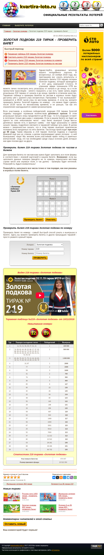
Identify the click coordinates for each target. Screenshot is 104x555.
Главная (6, 26)
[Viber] (71, 477)
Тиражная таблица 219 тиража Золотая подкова (30, 54)
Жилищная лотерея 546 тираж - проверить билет (66, 496)
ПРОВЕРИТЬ (40, 258)
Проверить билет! (33, 219)
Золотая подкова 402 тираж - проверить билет (29, 507)
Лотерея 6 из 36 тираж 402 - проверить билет (65, 507)
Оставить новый (15, 523)
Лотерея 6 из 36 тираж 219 (62, 484)
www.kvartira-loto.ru (17, 545)
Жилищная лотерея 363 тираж (19, 484)
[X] (57, 477)
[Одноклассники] (61, 477)
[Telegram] (68, 477)
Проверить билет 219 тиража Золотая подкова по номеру (35, 60)
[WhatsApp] (75, 477)
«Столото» (56, 550)
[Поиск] (101, 25)
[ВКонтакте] (53, 477)
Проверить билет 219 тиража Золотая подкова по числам (35, 63)
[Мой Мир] (64, 477)
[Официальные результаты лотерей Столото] (16, 11)
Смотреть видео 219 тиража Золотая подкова (29, 57)
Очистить (51, 219)
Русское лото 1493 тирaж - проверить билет (30, 496)
